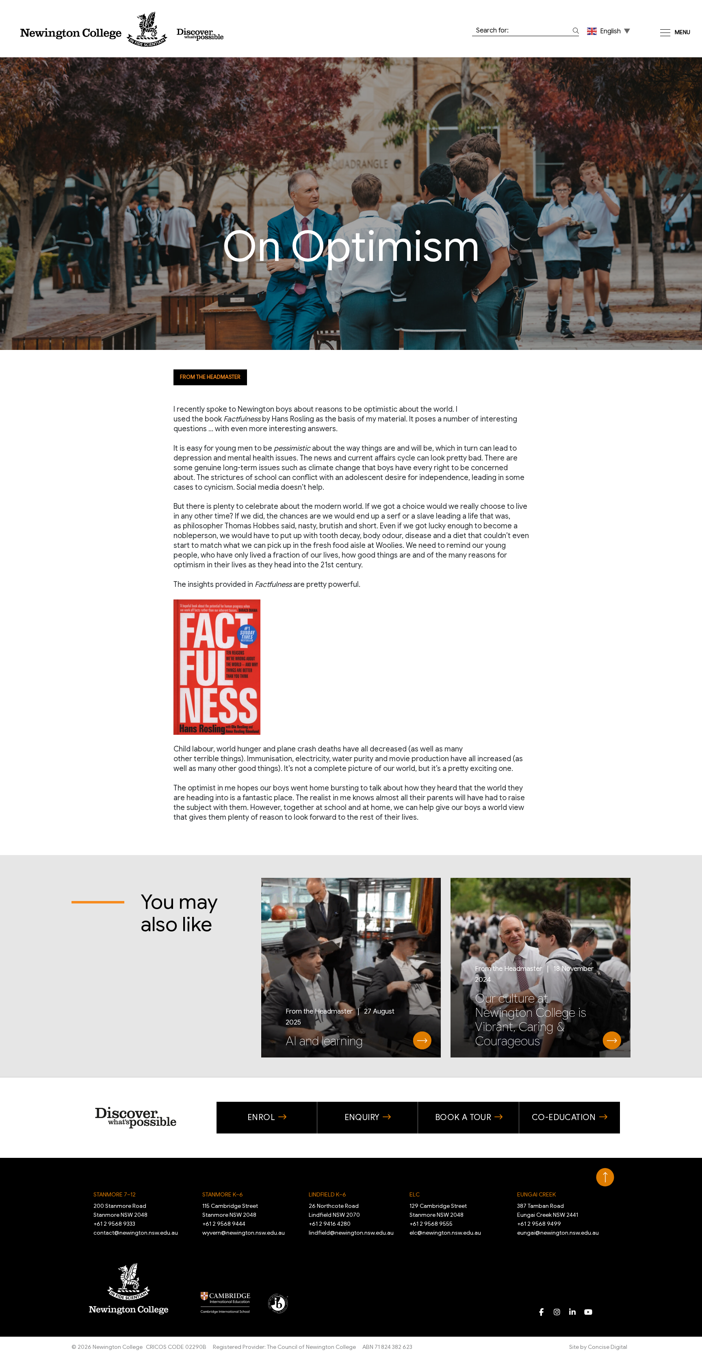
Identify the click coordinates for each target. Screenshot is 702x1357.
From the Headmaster (210, 376)
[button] (609, 31)
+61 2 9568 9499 (539, 1223)
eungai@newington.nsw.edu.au (558, 1232)
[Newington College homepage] (121, 29)
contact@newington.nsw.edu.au (135, 1232)
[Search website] (574, 30)
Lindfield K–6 (327, 1194)
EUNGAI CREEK (536, 1194)
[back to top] (605, 1177)
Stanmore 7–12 (114, 1194)
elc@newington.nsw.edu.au (445, 1232)
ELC (415, 1194)
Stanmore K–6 (222, 1194)
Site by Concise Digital (598, 1346)
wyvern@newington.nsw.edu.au (243, 1232)
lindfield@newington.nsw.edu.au (351, 1232)
